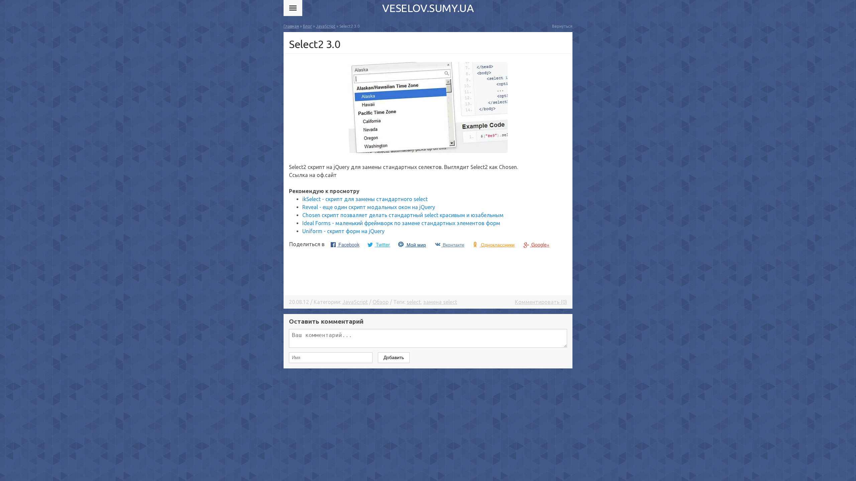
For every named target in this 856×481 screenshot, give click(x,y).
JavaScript (355, 302)
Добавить (394, 357)
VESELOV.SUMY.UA (427, 8)
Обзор (380, 302)
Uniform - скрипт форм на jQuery (343, 231)
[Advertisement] (428, 271)
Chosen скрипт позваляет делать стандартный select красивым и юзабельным (403, 215)
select (414, 302)
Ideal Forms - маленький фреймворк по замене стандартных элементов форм (401, 223)
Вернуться (562, 26)
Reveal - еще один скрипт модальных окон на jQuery (368, 207)
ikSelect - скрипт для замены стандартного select (365, 199)
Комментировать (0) (541, 302)
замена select (440, 302)
